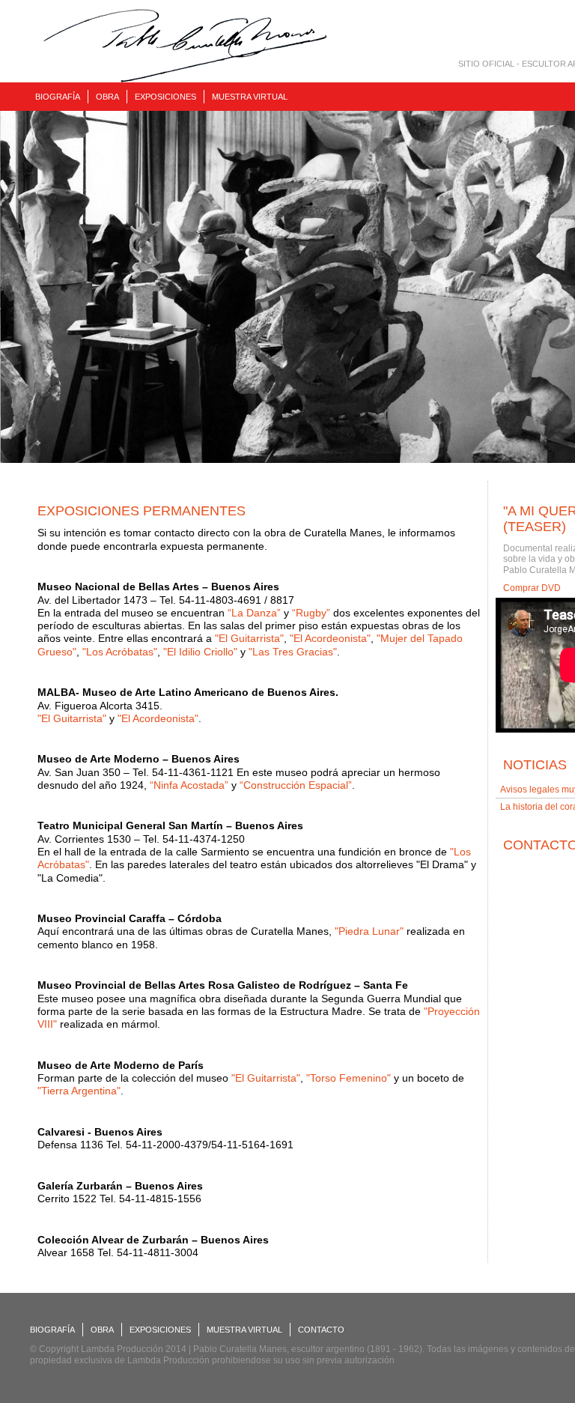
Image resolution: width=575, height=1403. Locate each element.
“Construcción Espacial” (296, 785)
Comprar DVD (532, 588)
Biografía (57, 96)
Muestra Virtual (250, 96)
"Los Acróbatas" (119, 652)
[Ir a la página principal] (185, 45)
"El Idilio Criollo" (200, 652)
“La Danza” (254, 613)
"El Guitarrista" (249, 638)
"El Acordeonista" (330, 638)
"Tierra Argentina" (79, 1091)
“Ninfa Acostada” (189, 785)
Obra (107, 96)
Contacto (321, 1329)
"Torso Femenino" (348, 1078)
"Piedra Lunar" (369, 931)
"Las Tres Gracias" (293, 652)
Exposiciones (165, 96)
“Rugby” (311, 613)
